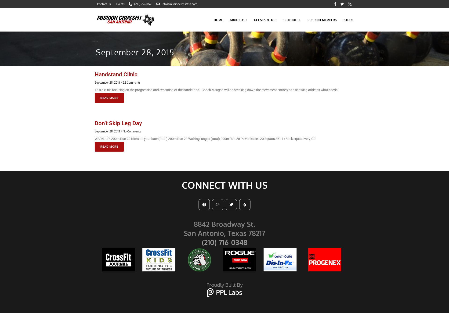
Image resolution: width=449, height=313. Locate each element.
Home (218, 20)
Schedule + (292, 20)
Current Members (322, 20)
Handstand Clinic (116, 74)
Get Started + (265, 20)
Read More (109, 98)
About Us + (238, 20)
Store (348, 20)
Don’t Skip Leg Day (118, 123)
